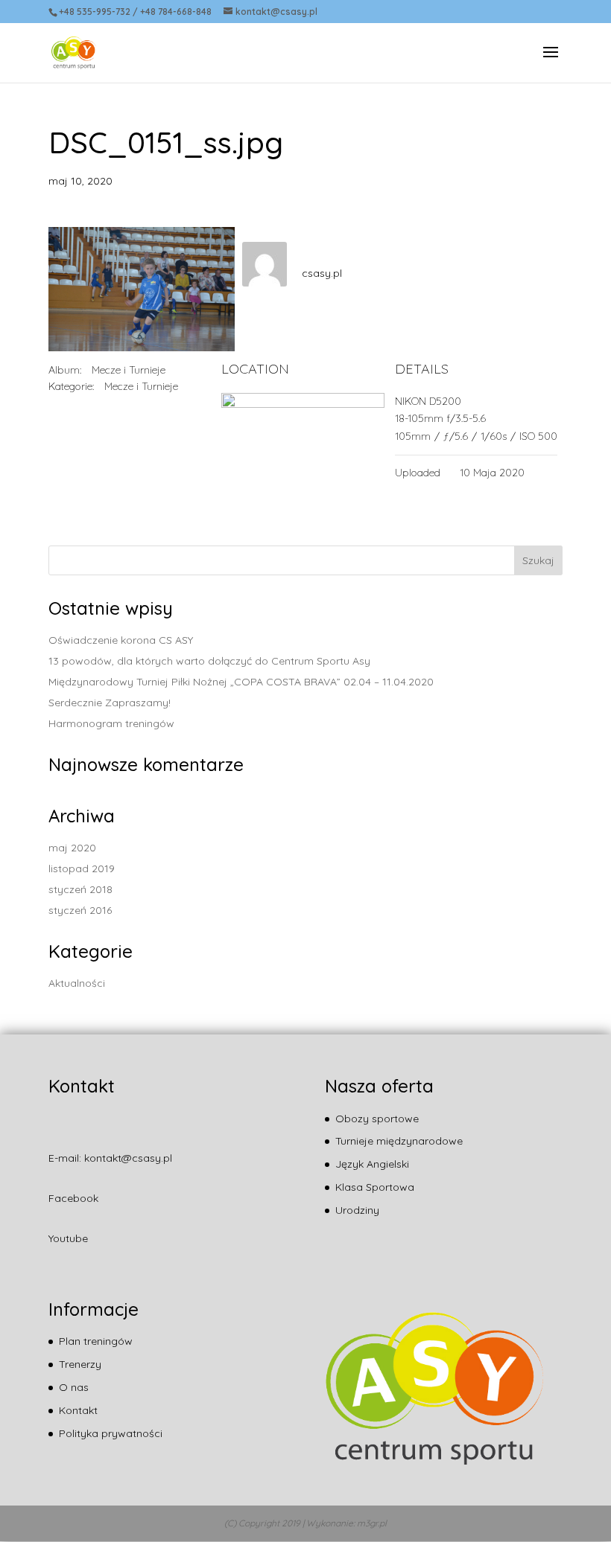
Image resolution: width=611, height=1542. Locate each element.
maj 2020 (72, 847)
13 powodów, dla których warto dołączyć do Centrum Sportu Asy (209, 661)
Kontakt (78, 1410)
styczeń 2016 (80, 910)
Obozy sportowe (377, 1118)
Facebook (73, 1198)
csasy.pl (322, 273)
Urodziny (357, 1210)
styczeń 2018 (80, 889)
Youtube (68, 1238)
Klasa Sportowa (374, 1187)
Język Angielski (372, 1164)
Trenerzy (80, 1364)
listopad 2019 (81, 868)
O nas (74, 1387)
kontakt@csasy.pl (128, 1158)
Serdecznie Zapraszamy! (109, 702)
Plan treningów (96, 1341)
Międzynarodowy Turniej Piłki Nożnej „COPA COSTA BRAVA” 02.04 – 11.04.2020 (241, 681)
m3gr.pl (372, 1523)
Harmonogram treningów (111, 723)
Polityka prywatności (110, 1433)
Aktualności (76, 983)
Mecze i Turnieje (128, 370)
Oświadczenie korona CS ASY (120, 640)
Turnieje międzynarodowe (399, 1141)
